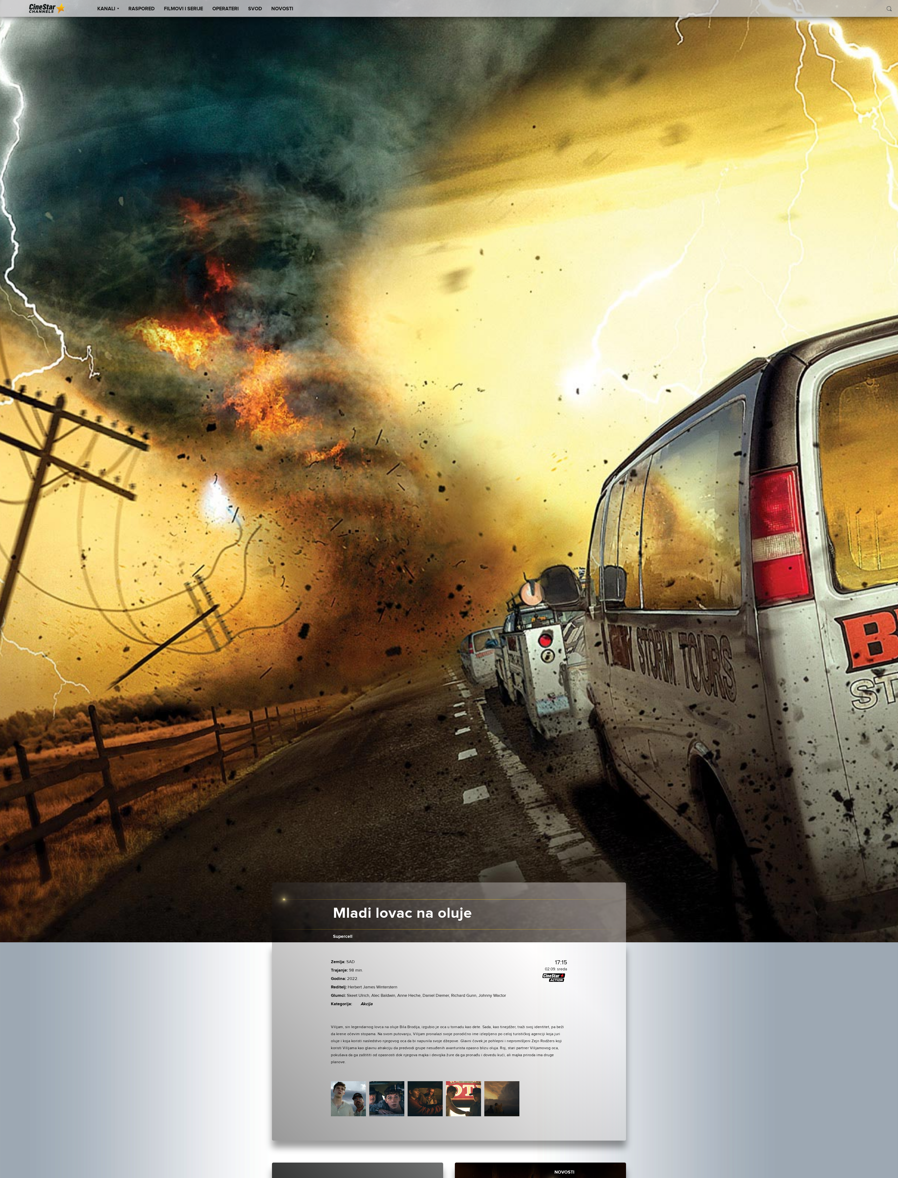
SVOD (255, 9)
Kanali (106, 9)
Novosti (282, 9)
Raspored (141, 9)
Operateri (225, 9)
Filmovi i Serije (183, 9)
